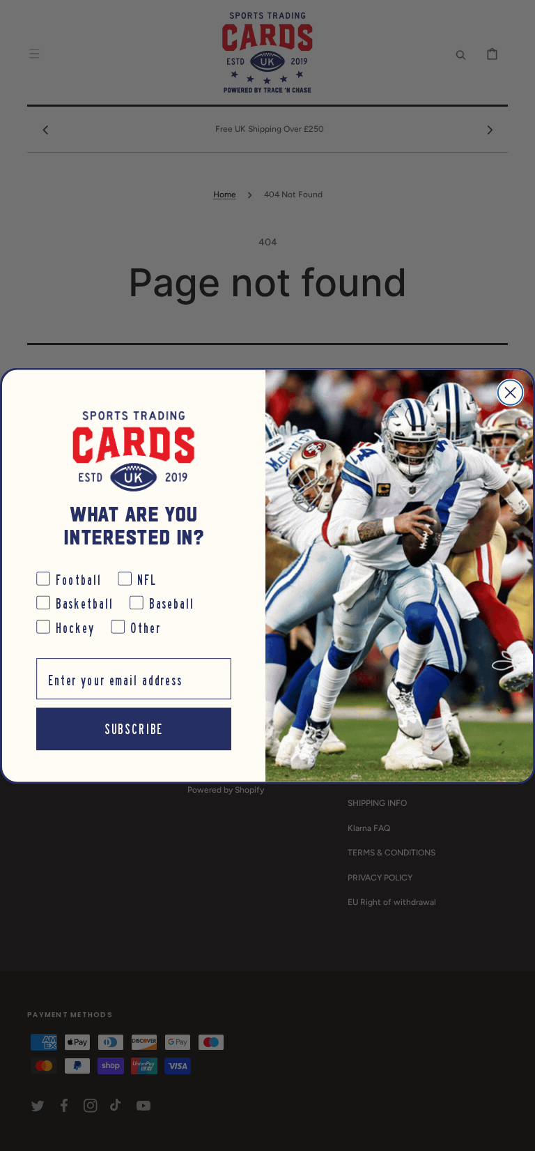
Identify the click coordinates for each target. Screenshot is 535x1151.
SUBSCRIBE (134, 728)
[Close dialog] (510, 392)
